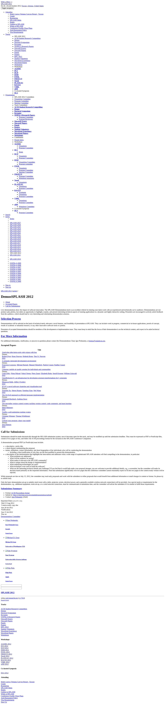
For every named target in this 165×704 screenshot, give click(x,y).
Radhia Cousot (59, 365)
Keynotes (17, 44)
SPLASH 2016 (15, 245)
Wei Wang (37, 390)
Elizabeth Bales (46, 373)
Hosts (21, 152)
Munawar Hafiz (7, 382)
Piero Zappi (36, 373)
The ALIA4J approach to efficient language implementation (23, 395)
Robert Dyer (6, 356)
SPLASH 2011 (15, 255)
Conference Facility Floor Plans (21, 28)
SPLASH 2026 (15, 225)
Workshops (18, 65)
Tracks (7, 34)
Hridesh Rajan (28, 356)
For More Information (14, 336)
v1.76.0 (21, 598)
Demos (16, 40)
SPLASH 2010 (15, 259)
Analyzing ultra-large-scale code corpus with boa (19, 352)
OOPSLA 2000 (15, 281)
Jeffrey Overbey (20, 382)
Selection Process (11, 318)
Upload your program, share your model (16, 421)
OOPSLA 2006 (15, 269)
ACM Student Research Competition (27, 38)
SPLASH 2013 (15, 251)
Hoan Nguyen (17, 356)
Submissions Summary (11, 488)
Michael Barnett (22, 365)
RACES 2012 (6, 660)
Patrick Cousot (48, 365)
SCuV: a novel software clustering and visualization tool (22, 386)
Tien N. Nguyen (39, 356)
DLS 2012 (4, 673)
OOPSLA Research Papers (24, 46)
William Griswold (70, 373)
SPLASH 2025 (15, 227)
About (7, 302)
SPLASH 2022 (15, 233)
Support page (5, 600)
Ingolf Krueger (58, 373)
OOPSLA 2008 (15, 265)
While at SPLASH (16, 26)
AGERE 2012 (6, 644)
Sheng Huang (17, 390)
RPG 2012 (18, 56)
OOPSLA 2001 (15, 279)
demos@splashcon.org (97, 341)
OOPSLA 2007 (15, 267)
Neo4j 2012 (5, 656)
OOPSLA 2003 (15, 275)
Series (12, 219)
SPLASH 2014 (15, 249)
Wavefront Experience (22, 61)
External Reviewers (26, 119)
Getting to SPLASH (17, 24)
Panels (16, 52)
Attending (8, 12)
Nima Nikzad (15, 373)
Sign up (8, 287)
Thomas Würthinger (23, 416)
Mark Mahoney (7, 408)
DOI (3, 358)
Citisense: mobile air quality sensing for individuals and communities (26, 369)
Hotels (12, 22)
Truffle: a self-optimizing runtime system (16, 412)
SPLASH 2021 (15, 235)
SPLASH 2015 (15, 247)
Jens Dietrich (6, 425)
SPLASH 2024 (15, 229)
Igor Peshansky (17, 497)
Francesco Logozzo (9, 365)
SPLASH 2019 (15, 239)
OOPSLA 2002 (15, 277)
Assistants (22, 192)
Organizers (23, 146)
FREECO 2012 (6, 654)
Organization (10, 95)
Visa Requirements (16, 32)
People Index (19, 140)
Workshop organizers (26, 178)
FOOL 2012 (5, 652)
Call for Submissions (12, 306)
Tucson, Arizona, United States (33, 6)
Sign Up (4, 702)
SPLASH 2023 (15, 231)
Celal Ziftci (6, 373)
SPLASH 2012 (6, 291)
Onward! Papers (20, 50)
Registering (14, 18)
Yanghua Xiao (27, 390)
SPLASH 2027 (15, 223)
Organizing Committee (22, 99)
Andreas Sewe (22, 399)
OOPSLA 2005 (15, 271)
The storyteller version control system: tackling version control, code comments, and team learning (36, 403)
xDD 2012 (5, 664)
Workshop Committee (26, 207)
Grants (12, 16)
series (15, 291)
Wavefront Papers (20, 63)
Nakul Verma (26, 373)
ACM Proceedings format (20, 493)
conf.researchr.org (11, 598)
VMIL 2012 (5, 662)
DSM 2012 (5, 650)
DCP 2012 (4, 648)
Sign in (7, 285)
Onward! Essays (20, 48)
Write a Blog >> (6, 2)
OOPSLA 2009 (15, 263)
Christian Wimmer (8, 416)
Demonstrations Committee (10, 516)
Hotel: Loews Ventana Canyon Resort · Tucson (26, 14)
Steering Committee (21, 103)
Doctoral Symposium (21, 42)
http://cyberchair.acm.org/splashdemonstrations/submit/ (32, 495)
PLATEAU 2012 (7, 658)
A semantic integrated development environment (19, 361)
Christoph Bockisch (9, 399)
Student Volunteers (21, 59)
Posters (16, 54)
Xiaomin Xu (6, 390)
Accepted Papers (11, 304)
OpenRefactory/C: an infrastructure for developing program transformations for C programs (34, 378)
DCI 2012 (4, 646)
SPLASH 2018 (15, 241)
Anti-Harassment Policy (18, 30)
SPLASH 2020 (15, 237)
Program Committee (21, 101)
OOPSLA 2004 (15, 273)
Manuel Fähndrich (35, 365)
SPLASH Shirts (15, 20)
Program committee (26, 164)
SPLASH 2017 (15, 243)
